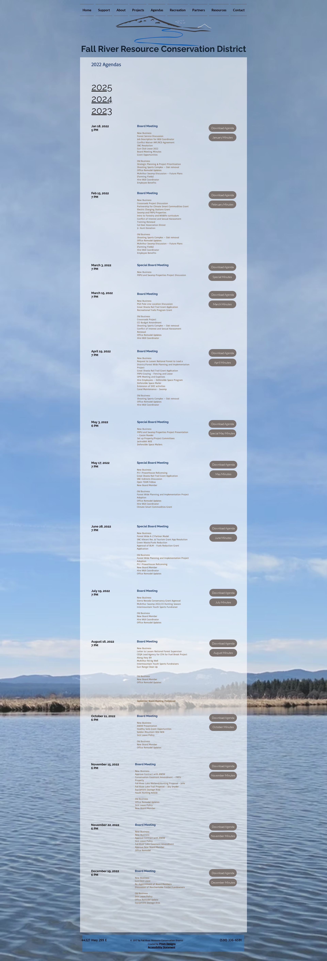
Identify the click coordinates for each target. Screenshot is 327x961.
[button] (138, 10)
